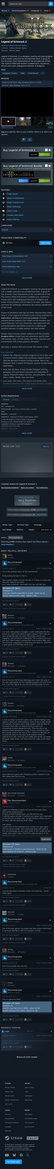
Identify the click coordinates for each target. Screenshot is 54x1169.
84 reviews (11, 985)
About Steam (10, 1087)
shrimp (10, 949)
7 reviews (21, 914)
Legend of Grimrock (24, 168)
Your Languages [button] (14, 537)
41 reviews (21, 760)
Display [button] (31, 530)
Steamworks (9, 1096)
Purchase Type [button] (22, 525)
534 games (11, 796)
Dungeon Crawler (10, 73)
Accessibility (9, 1118)
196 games (11, 618)
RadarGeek (12, 874)
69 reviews (21, 952)
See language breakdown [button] (10, 488)
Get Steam (29, 1114)
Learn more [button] (45, 243)
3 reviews (11, 557)
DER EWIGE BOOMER (16, 793)
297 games (11, 760)
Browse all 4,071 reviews (27, 1057)
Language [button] (37, 525)
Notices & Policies (12, 1123)
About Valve (29, 1087)
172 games (11, 914)
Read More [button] (46, 839)
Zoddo (10, 758)
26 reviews (20, 706)
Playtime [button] (20, 530)
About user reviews (27, 488)
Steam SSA (9, 1092)
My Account (29, 1127)
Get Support (29, 1123)
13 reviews (21, 666)
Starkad (11, 663)
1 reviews (11, 877)
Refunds (8, 1131)
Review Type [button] (7, 525)
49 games (11, 706)
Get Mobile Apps (13, 1162)
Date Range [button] (6, 530)
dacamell (11, 912)
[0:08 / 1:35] (27, 102)
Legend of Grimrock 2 (41, 168)
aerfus (10, 555)
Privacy (7, 1114)
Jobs (26, 1092)
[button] (5, 11)
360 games (11, 666)
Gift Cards (9, 1104)
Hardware (28, 1096)
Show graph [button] (45, 530)
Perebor (11, 703)
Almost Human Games (18, 45)
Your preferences (42, 488)
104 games (11, 952)
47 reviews (21, 796)
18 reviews (21, 618)
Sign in (4, 132)
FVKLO (10, 983)
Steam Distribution (12, 1100)
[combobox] (28, 4)
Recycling (28, 1100)
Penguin (11, 615)
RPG (22, 73)
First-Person (33, 73)
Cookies (8, 1127)
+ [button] (42, 73)
